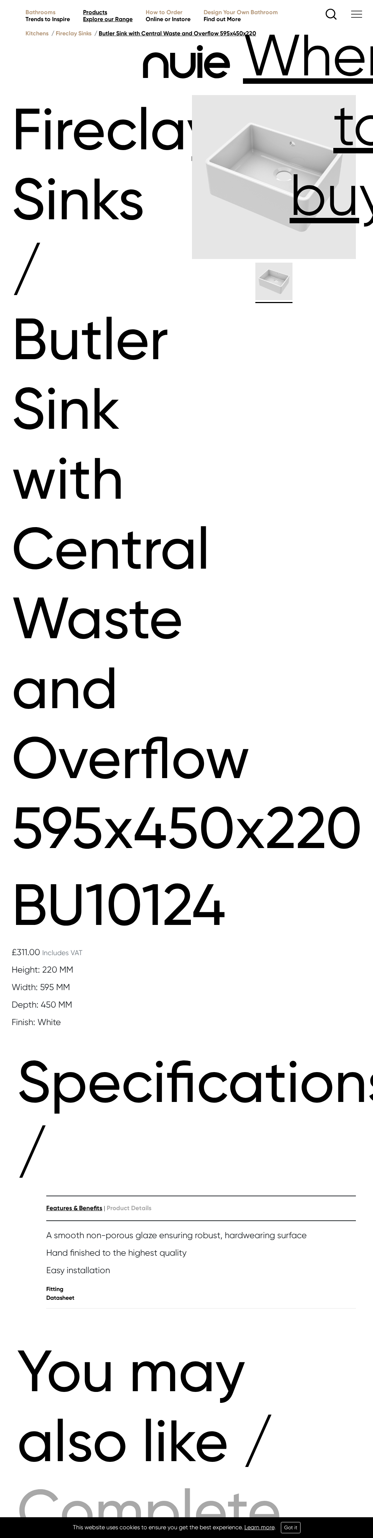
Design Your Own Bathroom (241, 16)
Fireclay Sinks (73, 33)
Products (108, 16)
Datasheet (60, 1297)
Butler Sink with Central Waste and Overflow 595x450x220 (177, 33)
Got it (290, 1527)
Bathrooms (47, 16)
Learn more (259, 1527)
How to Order (168, 16)
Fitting (54, 1289)
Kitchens (36, 33)
